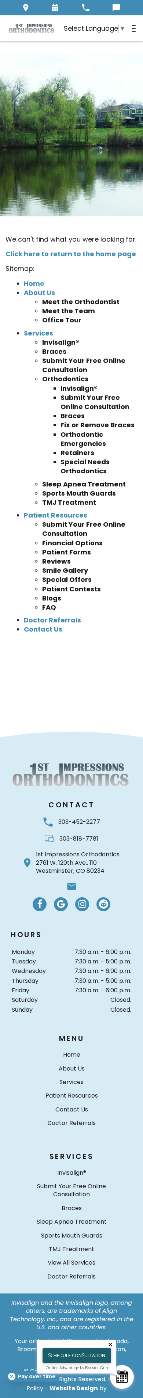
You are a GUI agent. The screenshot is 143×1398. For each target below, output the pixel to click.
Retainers (77, 452)
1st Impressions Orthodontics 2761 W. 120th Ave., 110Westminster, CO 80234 (78, 862)
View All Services (71, 1262)
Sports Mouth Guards (79, 493)
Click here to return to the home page (71, 253)
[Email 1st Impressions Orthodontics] (71, 886)
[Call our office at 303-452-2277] (85, 7)
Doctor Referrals (52, 620)
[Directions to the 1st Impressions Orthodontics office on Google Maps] (26, 7)
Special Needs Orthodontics (85, 466)
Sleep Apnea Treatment (84, 484)
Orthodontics (65, 378)
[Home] (31, 28)
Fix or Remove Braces (97, 424)
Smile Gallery (65, 570)
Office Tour (61, 320)
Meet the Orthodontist (81, 301)
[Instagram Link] (82, 904)
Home (34, 283)
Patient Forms (66, 552)
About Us (39, 292)
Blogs (51, 598)
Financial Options (72, 543)
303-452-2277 (79, 822)
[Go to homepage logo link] (71, 774)
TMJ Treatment (69, 502)
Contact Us (43, 629)
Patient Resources (55, 515)
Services (38, 333)
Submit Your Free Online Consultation (83, 365)
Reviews (56, 561)
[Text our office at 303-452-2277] (116, 7)
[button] (55, 7)
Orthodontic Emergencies (83, 439)
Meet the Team (68, 310)
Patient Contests (71, 589)
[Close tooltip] (110, 1344)
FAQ (49, 607)
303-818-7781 (78, 838)
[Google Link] (61, 904)
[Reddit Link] (103, 904)
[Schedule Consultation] (122, 1377)
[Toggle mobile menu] (134, 28)
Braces (54, 351)
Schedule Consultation (76, 1355)
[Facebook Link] (40, 904)
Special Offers (67, 579)
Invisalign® (60, 342)
